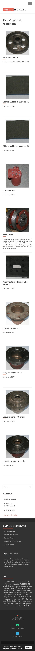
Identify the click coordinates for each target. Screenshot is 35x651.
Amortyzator (10, 582)
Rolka (9, 601)
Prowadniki (25, 596)
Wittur (16, 603)
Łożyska (24, 605)
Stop (5, 603)
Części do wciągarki (20, 586)
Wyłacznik (22, 603)
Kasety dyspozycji (21, 590)
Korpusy (10, 594)
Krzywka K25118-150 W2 (12, 541)
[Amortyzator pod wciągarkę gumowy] (17, 267)
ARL (28, 581)
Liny (5, 597)
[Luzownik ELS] (17, 175)
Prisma (16, 597)
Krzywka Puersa (9, 538)
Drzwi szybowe (22, 588)
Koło (14, 594)
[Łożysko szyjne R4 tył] (17, 358)
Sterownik (29, 601)
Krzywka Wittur (9, 544)
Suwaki (10, 603)
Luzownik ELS (9, 190)
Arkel (24, 582)
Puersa (18, 599)
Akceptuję (28, 647)
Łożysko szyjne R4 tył (12, 373)
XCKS (7, 606)
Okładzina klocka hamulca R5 (16, 102)
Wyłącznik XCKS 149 (11, 534)
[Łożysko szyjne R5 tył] (17, 313)
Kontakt (25, 592)
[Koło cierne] (17, 220)
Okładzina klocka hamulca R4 (16, 146)
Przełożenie (7, 599)
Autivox (8, 584)
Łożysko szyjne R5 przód (14, 417)
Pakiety (10, 597)
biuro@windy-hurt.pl (10, 515)
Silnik (24, 601)
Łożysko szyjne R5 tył (12, 328)
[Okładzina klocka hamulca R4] (17, 131)
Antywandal (18, 581)
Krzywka (19, 594)
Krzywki (27, 594)
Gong (6, 590)
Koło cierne (8, 235)
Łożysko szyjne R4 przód (14, 461)
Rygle (19, 601)
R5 (27, 599)
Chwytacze (16, 584)
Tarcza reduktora (10, 57)
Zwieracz (16, 606)
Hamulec (12, 590)
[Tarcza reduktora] (17, 42)
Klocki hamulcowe (15, 592)
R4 (22, 599)
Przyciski (14, 599)
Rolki (14, 601)
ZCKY (11, 606)
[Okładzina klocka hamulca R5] (17, 87)
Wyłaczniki (28, 603)
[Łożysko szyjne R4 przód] (17, 446)
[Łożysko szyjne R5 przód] (17, 402)
